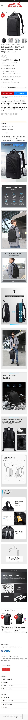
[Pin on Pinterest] (14, 114)
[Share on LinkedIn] (16, 114)
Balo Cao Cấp (12, 100)
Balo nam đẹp (19, 109)
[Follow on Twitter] (7, 651)
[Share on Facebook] (5, 114)
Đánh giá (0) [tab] (4, 133)
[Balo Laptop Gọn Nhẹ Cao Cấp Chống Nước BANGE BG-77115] (7, 619)
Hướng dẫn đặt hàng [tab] (7, 129)
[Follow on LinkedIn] (9, 651)
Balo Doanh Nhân (9, 101)
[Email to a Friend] (11, 114)
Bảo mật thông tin (8, 704)
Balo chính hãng (7, 107)
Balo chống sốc (15, 107)
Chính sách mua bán (8, 701)
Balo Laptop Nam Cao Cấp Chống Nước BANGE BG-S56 (20, 629)
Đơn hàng (5, 682)
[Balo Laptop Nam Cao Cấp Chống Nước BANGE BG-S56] (21, 619)
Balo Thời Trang (7, 104)
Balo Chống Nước (16, 44)
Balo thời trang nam (15, 5)
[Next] (24, 23)
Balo (8, 100)
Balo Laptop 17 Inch (19, 103)
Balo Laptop (16, 101)
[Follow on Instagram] (5, 651)
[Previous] (3, 23)
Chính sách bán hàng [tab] (7, 126)
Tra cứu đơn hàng (7, 688)
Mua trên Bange (20, 93)
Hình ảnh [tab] (3, 123)
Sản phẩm (8, 44)
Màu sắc (3, 87)
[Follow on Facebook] (2, 651)
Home (2, 44)
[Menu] (2, 5)
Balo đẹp (21, 107)
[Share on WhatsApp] (2, 114)
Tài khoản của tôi (7, 679)
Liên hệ (5, 707)
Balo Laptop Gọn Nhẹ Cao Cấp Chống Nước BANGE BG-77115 (7, 629)
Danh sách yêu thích (8, 685)
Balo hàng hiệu (12, 109)
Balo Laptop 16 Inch (10, 103)
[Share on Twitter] (8, 114)
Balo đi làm (5, 109)
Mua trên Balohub (7, 93)
